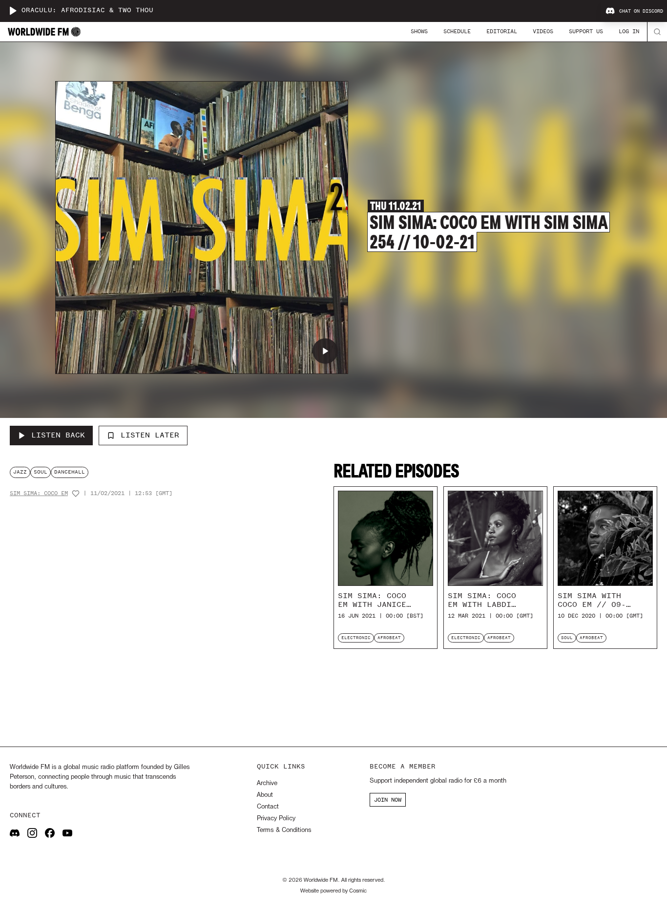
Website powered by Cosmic (333, 891)
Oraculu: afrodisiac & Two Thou (87, 10)
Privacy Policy (276, 818)
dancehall (69, 472)
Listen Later (150, 435)
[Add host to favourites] (76, 494)
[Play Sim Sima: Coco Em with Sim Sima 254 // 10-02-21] (325, 351)
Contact (268, 807)
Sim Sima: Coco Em (39, 493)
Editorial (501, 31)
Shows (419, 31)
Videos (543, 31)
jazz (20, 472)
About (265, 795)
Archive (267, 783)
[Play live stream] (13, 11)
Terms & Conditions (284, 830)
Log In (629, 31)
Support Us (586, 31)
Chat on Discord (641, 11)
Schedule (457, 31)
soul (40, 472)
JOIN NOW (387, 799)
